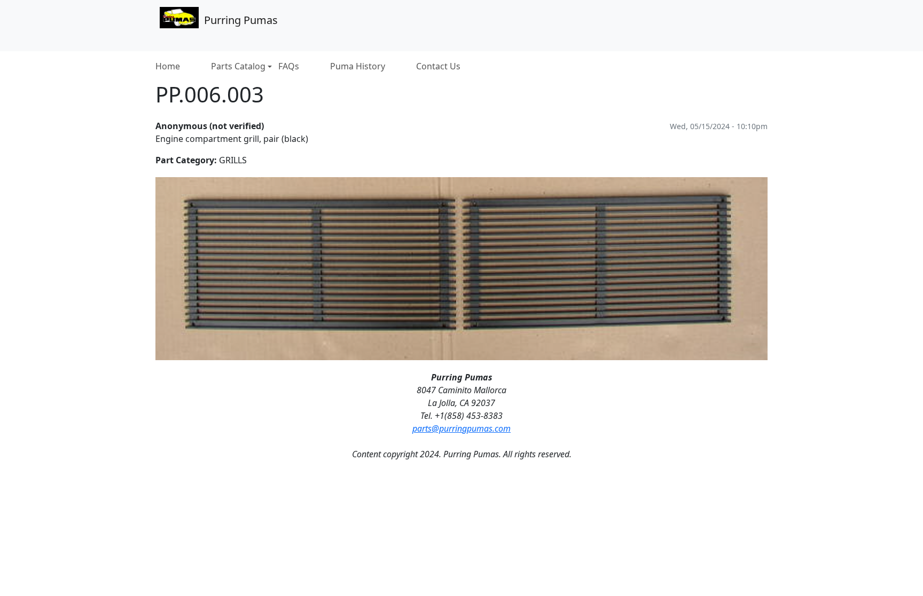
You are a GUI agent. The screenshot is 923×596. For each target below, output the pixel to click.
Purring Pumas (241, 20)
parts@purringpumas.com (461, 428)
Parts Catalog (238, 66)
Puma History (357, 66)
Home (167, 66)
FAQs (288, 66)
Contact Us (438, 66)
